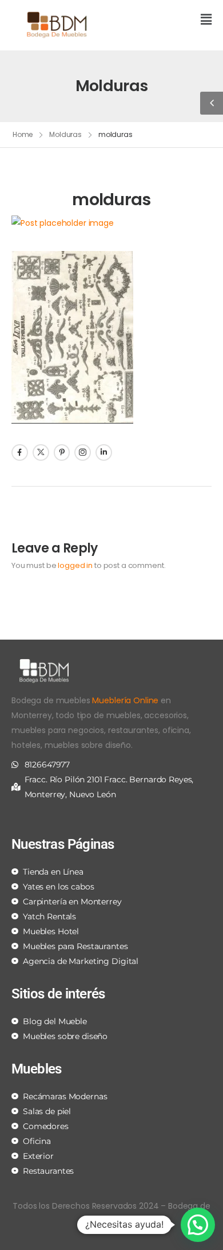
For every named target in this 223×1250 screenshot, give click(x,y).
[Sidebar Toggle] (211, 103)
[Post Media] (111, 222)
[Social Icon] (19, 452)
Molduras (65, 134)
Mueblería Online (125, 700)
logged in (75, 565)
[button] (166, 20)
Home (23, 134)
